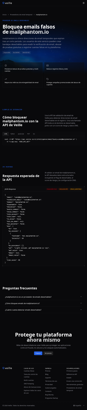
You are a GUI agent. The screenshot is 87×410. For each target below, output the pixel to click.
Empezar (38, 353)
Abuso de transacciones (32, 387)
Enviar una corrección (74, 381)
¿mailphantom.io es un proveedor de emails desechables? (28, 297)
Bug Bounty (49, 395)
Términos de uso (51, 381)
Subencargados (50, 388)
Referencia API (72, 374)
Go (34, 134)
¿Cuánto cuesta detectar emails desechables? (23, 310)
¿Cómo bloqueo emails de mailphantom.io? (22, 303)
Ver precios (48, 353)
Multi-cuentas (29, 380)
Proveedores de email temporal (21, 15)
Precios (47, 371)
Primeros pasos (72, 371)
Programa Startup (51, 398)
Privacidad (49, 384)
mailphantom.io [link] (41, 15)
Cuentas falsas (29, 371)
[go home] (11, 368)
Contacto (48, 391)
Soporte (48, 378)
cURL (5, 134)
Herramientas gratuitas (75, 384)
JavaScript (21, 134)
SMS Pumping (29, 384)
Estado (69, 378)
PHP (28, 134)
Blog (46, 374)
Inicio (4, 15)
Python (13, 134)
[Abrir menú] (83, 3)
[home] (7, 3)
